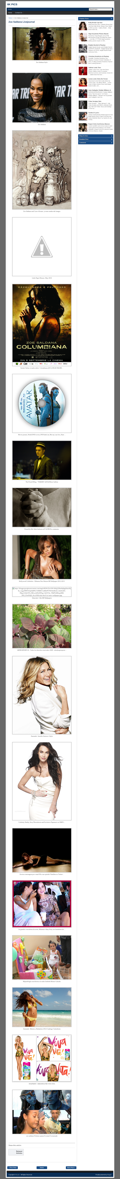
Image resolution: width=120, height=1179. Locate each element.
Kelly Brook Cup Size (95, 22)
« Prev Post (12, 1168)
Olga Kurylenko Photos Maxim (98, 34)
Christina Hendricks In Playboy (98, 56)
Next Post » (71, 1168)
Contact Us (18, 13)
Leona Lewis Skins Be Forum (98, 79)
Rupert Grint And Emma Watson (99, 124)
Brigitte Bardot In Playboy (96, 45)
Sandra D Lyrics (93, 113)
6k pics (12, 4)
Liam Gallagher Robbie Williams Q (99, 90)
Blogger (109, 1174)
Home (10, 9)
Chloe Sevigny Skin (94, 101)
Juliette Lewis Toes (94, 67)
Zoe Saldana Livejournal (22, 22)
